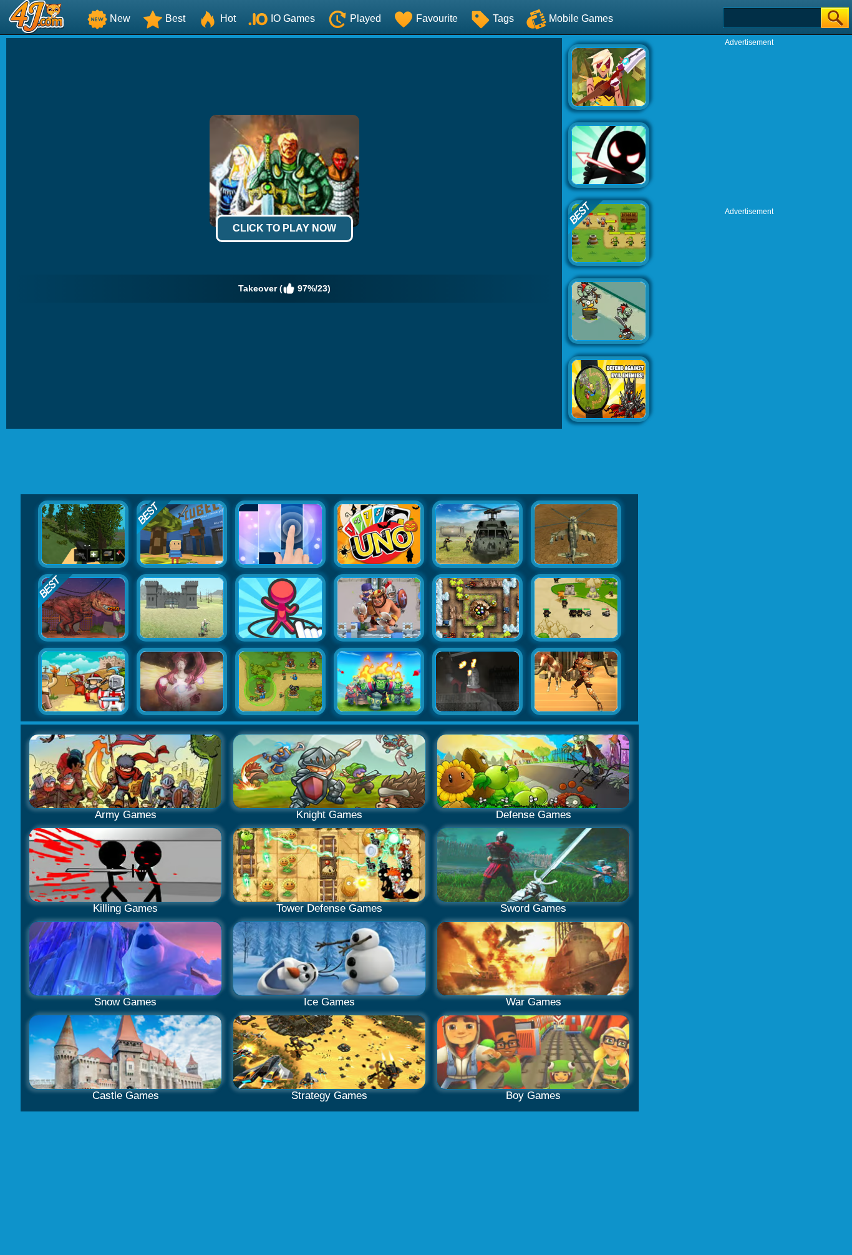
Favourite (437, 18)
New (120, 18)
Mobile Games (581, 18)
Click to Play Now (284, 228)
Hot (228, 18)
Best (175, 18)
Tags (503, 18)
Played (365, 18)
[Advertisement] (749, 125)
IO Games (293, 18)
